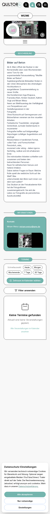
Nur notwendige (25, 501)
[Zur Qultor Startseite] (9, 5)
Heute (27, 267)
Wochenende (14, 272)
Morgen (37, 267)
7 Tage (27, 272)
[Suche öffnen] (19, 4)
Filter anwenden (26, 290)
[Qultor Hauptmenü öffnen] (45, 4)
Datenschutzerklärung (28, 486)
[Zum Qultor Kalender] (38, 4)
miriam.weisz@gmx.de (29, 226)
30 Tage (38, 272)
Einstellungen (25, 507)
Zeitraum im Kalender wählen (27, 280)
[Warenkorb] (26, 4)
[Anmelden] (32, 4)
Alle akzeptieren (25, 494)
